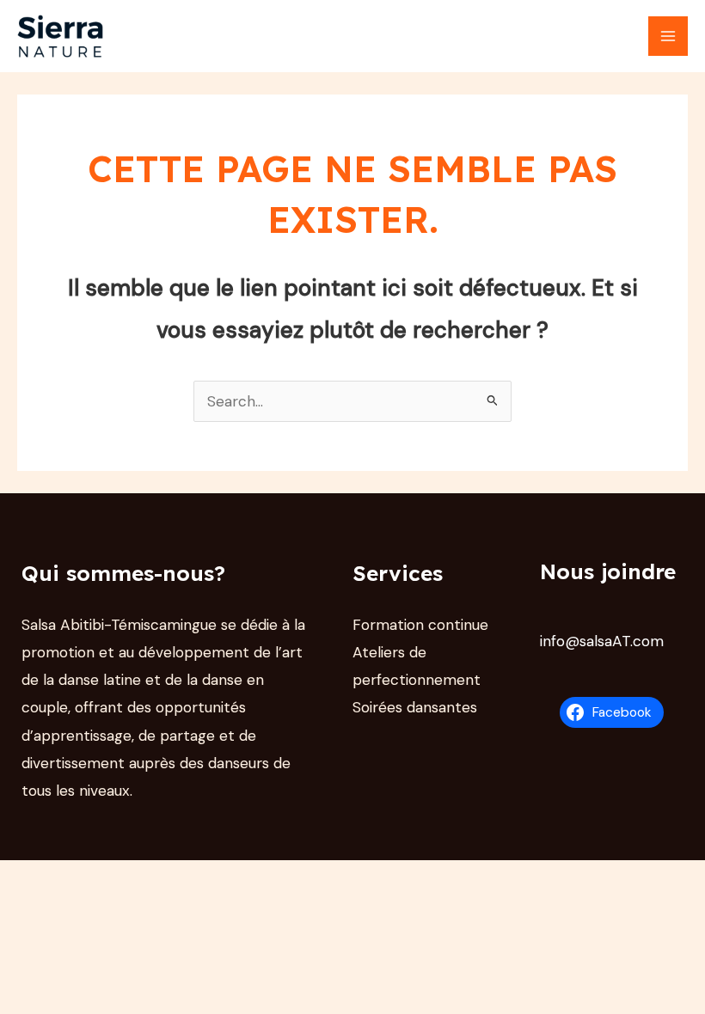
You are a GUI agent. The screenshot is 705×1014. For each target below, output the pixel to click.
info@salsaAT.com (602, 641)
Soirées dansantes (414, 707)
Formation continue (420, 624)
